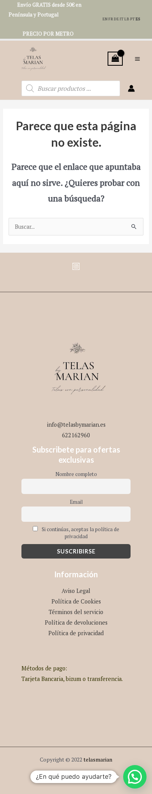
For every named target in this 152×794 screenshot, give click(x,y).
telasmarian (97, 759)
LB (126, 19)
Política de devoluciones (76, 622)
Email (76, 501)
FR (110, 19)
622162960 (76, 435)
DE (116, 19)
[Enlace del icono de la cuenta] (131, 88)
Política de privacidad (76, 633)
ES (138, 19)
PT (132, 19)
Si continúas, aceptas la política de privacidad (80, 533)
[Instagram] (76, 266)
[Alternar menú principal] (137, 58)
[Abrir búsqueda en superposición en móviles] (70, 88)
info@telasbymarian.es (76, 424)
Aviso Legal (76, 591)
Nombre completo (76, 474)
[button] (135, 777)
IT (122, 19)
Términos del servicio (76, 612)
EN (105, 19)
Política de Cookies (76, 601)
